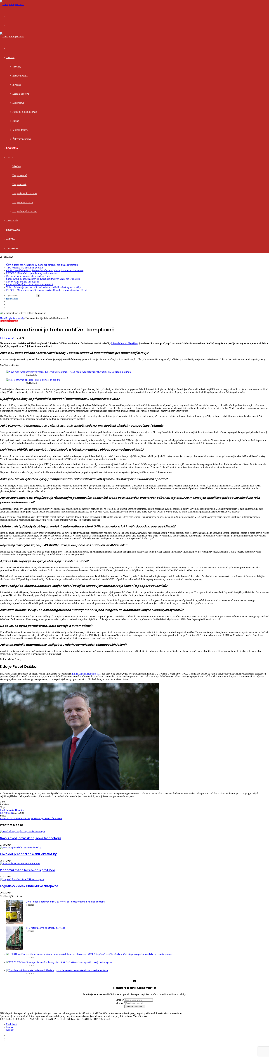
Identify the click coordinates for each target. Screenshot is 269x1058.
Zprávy (10, 57)
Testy (9, 157)
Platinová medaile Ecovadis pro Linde (27, 870)
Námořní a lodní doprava (24, 111)
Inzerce (9, 1027)
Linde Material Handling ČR (86, 673)
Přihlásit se (13, 299)
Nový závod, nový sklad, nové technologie (30, 838)
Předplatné (13, 230)
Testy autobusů (19, 175)
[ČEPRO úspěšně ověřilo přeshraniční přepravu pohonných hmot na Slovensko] (46, 954)
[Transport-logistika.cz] (12, 4)
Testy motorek (19, 184)
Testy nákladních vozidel (24, 193)
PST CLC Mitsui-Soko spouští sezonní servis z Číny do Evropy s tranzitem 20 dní (46, 290)
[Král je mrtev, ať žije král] (19, 379)
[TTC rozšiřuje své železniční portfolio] (14, 949)
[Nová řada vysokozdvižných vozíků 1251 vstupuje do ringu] (37, 372)
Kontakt (13, 248)
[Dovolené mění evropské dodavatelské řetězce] (30, 970)
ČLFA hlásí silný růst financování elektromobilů (29, 284)
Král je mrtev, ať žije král (47, 379)
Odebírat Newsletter (135, 1006)
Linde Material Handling (124, 343)
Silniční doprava (20, 130)
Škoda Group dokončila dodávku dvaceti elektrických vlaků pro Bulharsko (43, 279)
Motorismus (18, 102)
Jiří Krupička (6, 338)
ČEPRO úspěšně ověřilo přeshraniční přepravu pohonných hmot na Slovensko (44, 270)
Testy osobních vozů (22, 202)
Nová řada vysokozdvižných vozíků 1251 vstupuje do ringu (100, 371)
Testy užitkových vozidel (24, 211)
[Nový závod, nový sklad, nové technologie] (22, 831)
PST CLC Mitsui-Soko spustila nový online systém (31, 273)
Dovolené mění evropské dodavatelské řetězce (29, 276)
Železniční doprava (21, 139)
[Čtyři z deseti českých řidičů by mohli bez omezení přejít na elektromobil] (14, 923)
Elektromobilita (20, 75)
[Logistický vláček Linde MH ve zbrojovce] (22, 879)
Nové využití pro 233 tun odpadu (22, 281)
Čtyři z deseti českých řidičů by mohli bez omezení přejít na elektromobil (42, 264)
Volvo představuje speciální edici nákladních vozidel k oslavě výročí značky (43, 287)
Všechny (16, 66)
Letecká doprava (20, 93)
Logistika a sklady (15, 318)
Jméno (120, 999)
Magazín (13, 221)
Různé (15, 121)
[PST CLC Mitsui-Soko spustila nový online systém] (32, 962)
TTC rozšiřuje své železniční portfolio (24, 267)
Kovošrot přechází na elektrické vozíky (28, 854)
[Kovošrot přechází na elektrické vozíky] (21, 847)
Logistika (12, 148)
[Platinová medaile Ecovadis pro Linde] (20, 863)
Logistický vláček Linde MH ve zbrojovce (29, 886)
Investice (16, 84)
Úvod (3, 318)
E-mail (121, 1003)
